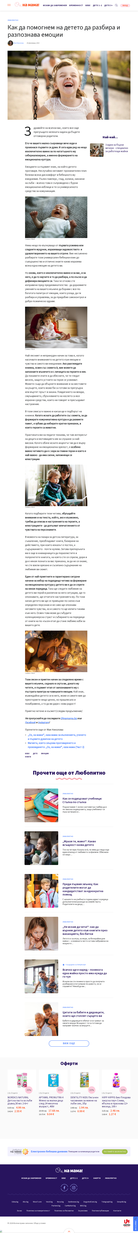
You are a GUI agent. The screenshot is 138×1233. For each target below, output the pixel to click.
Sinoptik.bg (121, 1201)
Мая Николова (18, 43)
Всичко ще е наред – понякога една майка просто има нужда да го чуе (85, 973)
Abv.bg (25, 1201)
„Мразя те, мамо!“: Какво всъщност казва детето (79, 843)
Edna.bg (15, 1201)
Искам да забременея (55, 5)
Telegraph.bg (107, 1201)
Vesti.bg (49, 1201)
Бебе (87, 5)
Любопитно (13, 20)
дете (35, 753)
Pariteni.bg (56, 1205)
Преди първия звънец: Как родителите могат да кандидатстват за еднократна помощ (83, 889)
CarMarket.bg (70, 1205)
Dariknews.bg (73, 1201)
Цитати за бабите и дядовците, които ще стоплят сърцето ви (83, 1014)
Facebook (30, 722)
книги (28, 757)
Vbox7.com (37, 1201)
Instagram (43, 722)
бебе (27, 753)
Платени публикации (100, 1210)
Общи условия (40, 1223)
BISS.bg (83, 1205)
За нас (19, 1210)
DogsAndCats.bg (90, 1201)
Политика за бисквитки (64, 1210)
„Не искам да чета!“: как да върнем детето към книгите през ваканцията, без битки (85, 930)
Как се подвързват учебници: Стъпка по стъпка (82, 800)
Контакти (117, 1210)
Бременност (76, 5)
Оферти (69, 1063)
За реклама (82, 1210)
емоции (45, 753)
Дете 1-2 (97, 5)
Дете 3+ (108, 5)
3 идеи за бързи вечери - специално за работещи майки (116, 148)
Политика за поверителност (38, 1210)
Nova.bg (60, 1201)
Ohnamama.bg (69, 718)
